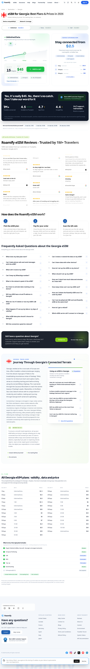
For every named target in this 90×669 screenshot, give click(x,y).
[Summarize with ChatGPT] (5, 608)
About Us (80, 622)
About (56, 2)
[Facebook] (66, 652)
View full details (12, 81)
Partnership (41, 2)
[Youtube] (83, 652)
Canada (40, 622)
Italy (39, 635)
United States (42, 618)
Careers (79, 625)
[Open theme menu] (78, 2)
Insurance (22, 2)
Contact (49, 2)
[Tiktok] (74, 652)
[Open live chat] (68, 2)
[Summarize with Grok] (23, 608)
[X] (79, 652)
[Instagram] (70, 652)
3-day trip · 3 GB (29, 125)
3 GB (15, 516)
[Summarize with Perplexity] (18, 608)
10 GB (15, 524)
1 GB (15, 502)
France (40, 625)
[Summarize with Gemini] (14, 608)
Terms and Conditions (64, 632)
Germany (41, 628)
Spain (40, 632)
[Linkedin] (87, 652)
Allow (76, 661)
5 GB (15, 520)
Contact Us (61, 340)
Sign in (85, 2)
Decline (84, 661)
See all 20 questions (66, 421)
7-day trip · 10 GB (40, 125)
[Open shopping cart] (64, 2)
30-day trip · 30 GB (65, 125)
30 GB (15, 531)
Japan (40, 638)
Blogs (34, 2)
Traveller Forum (81, 632)
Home (3, 9)
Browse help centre (77, 340)
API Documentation (83, 638)
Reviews (79, 618)
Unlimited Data (18, 491)
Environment (81, 628)
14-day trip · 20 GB (52, 125)
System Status (81, 635)
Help (28, 2)
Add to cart (37, 69)
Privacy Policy (62, 628)
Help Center (16, 632)
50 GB (15, 535)
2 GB (15, 513)
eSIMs (15, 2)
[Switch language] (71, 2)
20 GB (15, 527)
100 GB (62, 527)
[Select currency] (75, 2)
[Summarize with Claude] (9, 608)
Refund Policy (62, 635)
